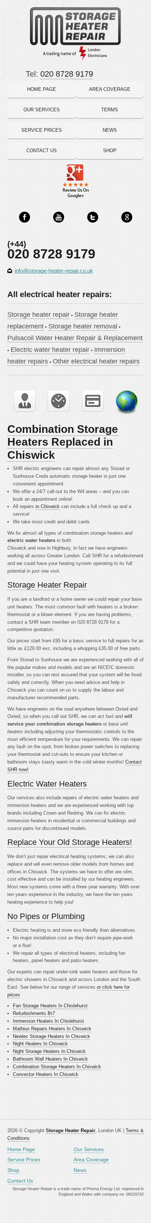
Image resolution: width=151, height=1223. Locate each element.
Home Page (21, 1149)
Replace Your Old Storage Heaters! (69, 842)
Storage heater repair (38, 314)
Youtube (59, 217)
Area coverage (109, 89)
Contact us (41, 150)
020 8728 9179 (66, 73)
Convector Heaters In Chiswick (45, 1074)
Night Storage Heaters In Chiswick (49, 1051)
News (110, 130)
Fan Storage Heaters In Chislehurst (50, 1005)
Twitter (93, 217)
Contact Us (20, 1181)
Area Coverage (91, 1159)
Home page (41, 89)
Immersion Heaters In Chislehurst (48, 1021)
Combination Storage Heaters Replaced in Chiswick (62, 442)
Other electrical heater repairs (96, 361)
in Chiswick (48, 506)
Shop (110, 150)
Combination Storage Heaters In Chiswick (57, 1066)
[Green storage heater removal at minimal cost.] (127, 402)
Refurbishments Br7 (34, 1013)
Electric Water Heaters (47, 783)
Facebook (24, 217)
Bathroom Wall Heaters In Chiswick (50, 1059)
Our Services (89, 1149)
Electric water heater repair (50, 349)
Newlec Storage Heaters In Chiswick (51, 1036)
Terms (109, 109)
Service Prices (23, 1159)
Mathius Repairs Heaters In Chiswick (52, 1028)
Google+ (127, 217)
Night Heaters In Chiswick (40, 1043)
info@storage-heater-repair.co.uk (54, 271)
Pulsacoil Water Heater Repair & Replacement (75, 338)
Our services (41, 109)
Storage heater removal (82, 326)
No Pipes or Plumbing (46, 916)
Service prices (41, 130)
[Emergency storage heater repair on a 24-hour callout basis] (59, 401)
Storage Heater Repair (47, 584)
